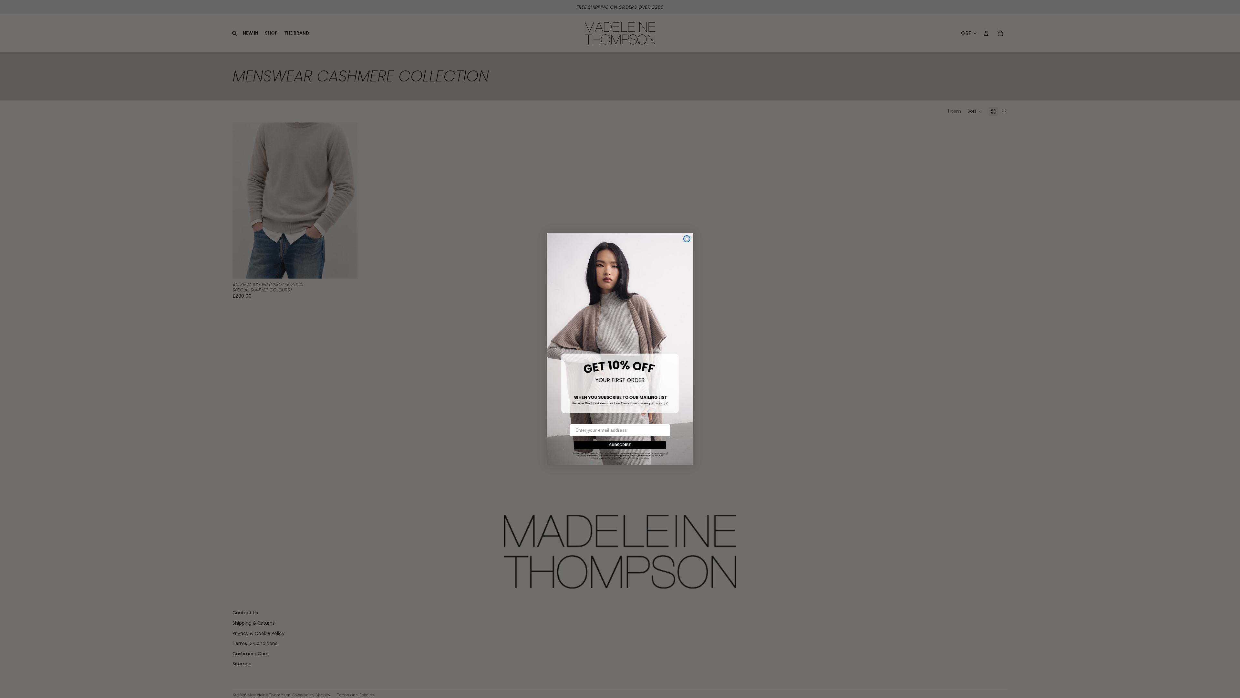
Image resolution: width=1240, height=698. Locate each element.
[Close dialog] (687, 239)
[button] (620, 449)
